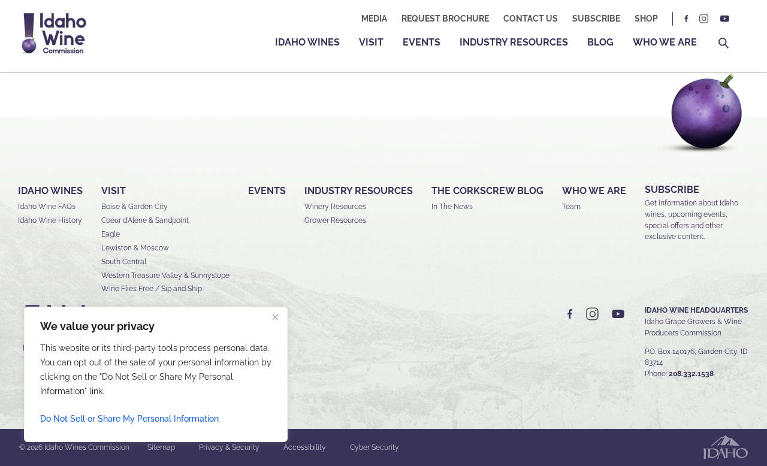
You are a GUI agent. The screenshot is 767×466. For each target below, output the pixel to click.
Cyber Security (374, 447)
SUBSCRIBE (672, 189)
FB (686, 19)
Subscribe (596, 18)
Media (374, 18)
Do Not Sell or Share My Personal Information (129, 418)
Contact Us (530, 18)
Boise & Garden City (134, 206)
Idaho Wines (307, 42)
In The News (452, 206)
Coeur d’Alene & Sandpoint (145, 220)
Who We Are (665, 42)
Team (571, 206)
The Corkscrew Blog (487, 190)
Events (421, 42)
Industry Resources (514, 42)
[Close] (275, 317)
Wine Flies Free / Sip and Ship (151, 289)
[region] (156, 374)
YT (724, 19)
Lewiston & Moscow (135, 248)
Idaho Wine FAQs (47, 206)
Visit (371, 42)
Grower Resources (335, 220)
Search (723, 43)
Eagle (110, 234)
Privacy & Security (229, 447)
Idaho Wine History (50, 220)
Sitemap (161, 447)
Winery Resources (335, 206)
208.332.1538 (691, 374)
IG (704, 19)
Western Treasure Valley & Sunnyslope (165, 275)
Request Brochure (445, 18)
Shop (646, 18)
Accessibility (304, 447)
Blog (600, 42)
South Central (123, 262)
